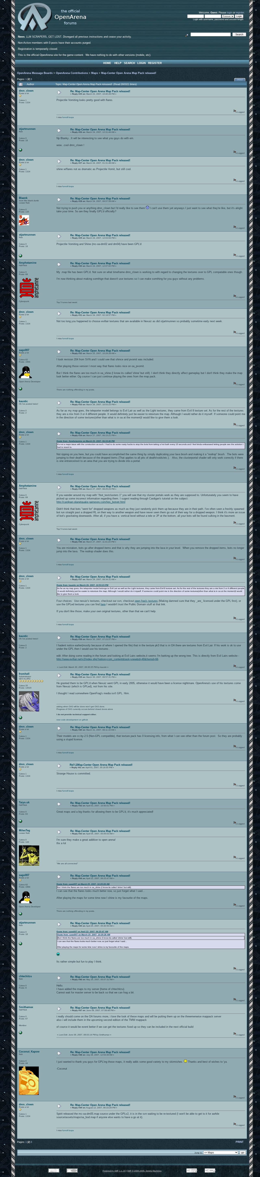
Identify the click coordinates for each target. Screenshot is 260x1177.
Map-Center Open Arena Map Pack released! (128, 73)
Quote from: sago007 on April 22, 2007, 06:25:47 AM (82, 931)
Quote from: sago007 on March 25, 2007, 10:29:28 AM (82, 884)
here (103, 604)
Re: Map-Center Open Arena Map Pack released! (100, 91)
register (240, 12)
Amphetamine (27, 262)
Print (240, 80)
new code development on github (72, 720)
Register (155, 63)
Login (141, 63)
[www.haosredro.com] (20, 822)
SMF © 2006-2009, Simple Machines (144, 1171)
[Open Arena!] (20, 718)
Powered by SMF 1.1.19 (114, 1171)
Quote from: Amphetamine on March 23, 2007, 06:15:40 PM (85, 441)
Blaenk (23, 197)
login (229, 12)
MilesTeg (24, 830)
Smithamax (26, 1007)
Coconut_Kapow (29, 1051)
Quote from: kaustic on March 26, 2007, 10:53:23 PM (82, 585)
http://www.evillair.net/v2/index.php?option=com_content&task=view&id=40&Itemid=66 (107, 659)
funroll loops (68, 117)
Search (129, 63)
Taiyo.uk (24, 802)
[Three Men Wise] (20, 1033)
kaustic (23, 401)
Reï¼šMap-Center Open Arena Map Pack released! (101, 764)
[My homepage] (20, 390)
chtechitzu (25, 976)
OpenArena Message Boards (35, 73)
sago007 (24, 350)
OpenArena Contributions (72, 73)
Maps (94, 73)
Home (107, 63)
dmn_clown (26, 90)
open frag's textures (146, 600)
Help (117, 63)
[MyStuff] (20, 151)
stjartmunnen (27, 128)
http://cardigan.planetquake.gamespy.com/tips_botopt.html (90, 502)
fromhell (24, 673)
